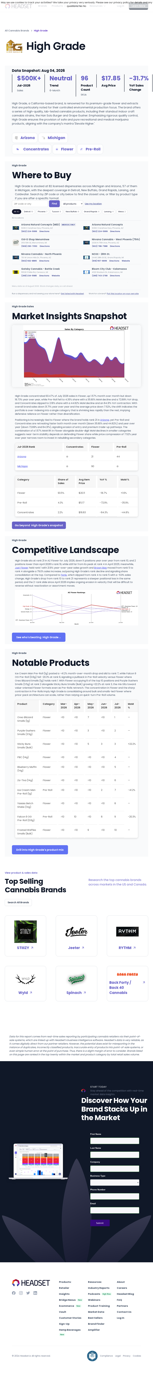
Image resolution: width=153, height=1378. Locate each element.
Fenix (64, 575)
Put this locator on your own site (123, 293)
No (84, 6)
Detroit (28, 211)
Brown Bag (100, 567)
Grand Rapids (91, 211)
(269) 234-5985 (29, 275)
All (16, 211)
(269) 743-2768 (99, 275)
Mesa (122, 211)
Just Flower (21, 567)
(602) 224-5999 (29, 231)
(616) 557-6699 (99, 260)
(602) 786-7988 (99, 246)
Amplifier (94, 1330)
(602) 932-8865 (29, 260)
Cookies (137, 1355)
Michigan (22, 466)
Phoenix (42, 211)
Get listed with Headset (72, 293)
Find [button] (54, 203)
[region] (76, 251)
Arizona (104, 420)
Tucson (56, 211)
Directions (44, 231)
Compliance (106, 1355)
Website (126, 260)
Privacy (126, 1355)
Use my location (93, 203)
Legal (118, 1355)
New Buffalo (72, 211)
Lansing (109, 211)
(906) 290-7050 (29, 246)
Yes (80, 6)
